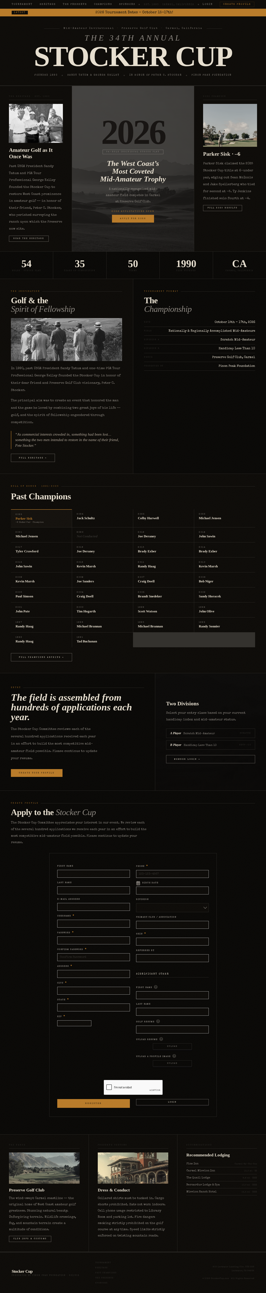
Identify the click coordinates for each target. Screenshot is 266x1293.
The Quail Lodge (198, 1177)
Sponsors (127, 4)
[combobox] (172, 907)
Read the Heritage (28, 239)
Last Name (64, 883)
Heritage (48, 4)
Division (142, 899)
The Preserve (75, 4)
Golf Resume (145, 1022)
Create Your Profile (37, 773)
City (62, 983)
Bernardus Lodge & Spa (203, 1184)
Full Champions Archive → (41, 657)
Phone (142, 866)
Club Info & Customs (30, 1239)
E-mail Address (68, 899)
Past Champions (106, 1273)
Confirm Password (72, 949)
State (63, 1000)
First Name (65, 866)
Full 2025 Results (223, 208)
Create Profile (237, 4)
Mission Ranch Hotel (201, 1191)
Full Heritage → (33, 458)
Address (64, 966)
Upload (172, 1046)
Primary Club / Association (156, 917)
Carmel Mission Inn (200, 1170)
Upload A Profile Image (153, 1056)
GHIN (141, 934)
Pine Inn (192, 1163)
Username (65, 916)
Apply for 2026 (133, 219)
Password (65, 933)
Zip (61, 1016)
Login (208, 4)
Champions (103, 4)
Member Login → (187, 759)
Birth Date (150, 883)
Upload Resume (147, 1039)
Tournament (22, 4)
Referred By (145, 950)
